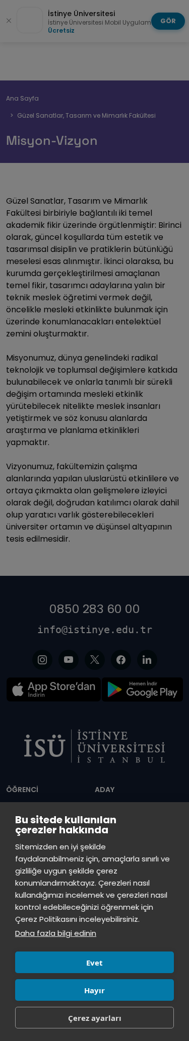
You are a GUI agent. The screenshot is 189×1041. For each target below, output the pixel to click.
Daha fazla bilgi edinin (55, 933)
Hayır (94, 990)
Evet (94, 963)
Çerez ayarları (94, 1018)
